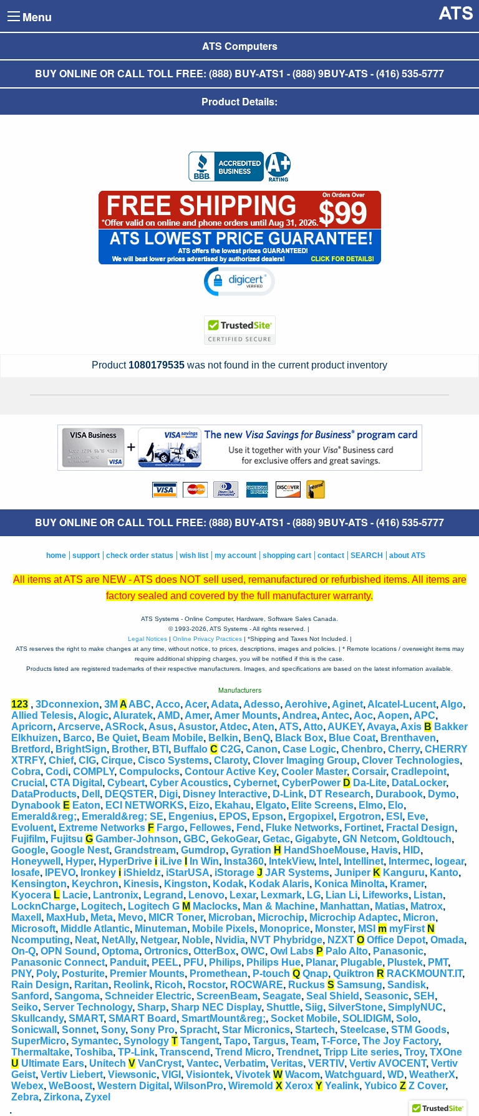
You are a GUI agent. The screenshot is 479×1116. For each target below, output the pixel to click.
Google (28, 850)
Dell (91, 794)
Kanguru (404, 872)
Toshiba (94, 1052)
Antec (335, 715)
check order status (139, 555)
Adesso (261, 704)
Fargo (171, 827)
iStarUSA (188, 872)
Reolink (132, 984)
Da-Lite (370, 782)
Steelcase (363, 1029)
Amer (197, 715)
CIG (87, 760)
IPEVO (60, 872)
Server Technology (87, 1007)
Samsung (359, 984)
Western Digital (133, 1085)
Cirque (117, 760)
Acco (167, 704)
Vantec (202, 1063)
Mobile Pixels (223, 928)
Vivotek (253, 1074)
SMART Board (143, 1018)
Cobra (26, 771)
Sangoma (77, 996)
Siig (314, 1007)
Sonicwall (34, 1029)
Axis (411, 726)
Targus (269, 1041)
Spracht (198, 1029)
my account (235, 555)
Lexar (243, 895)
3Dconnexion (67, 704)
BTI (160, 749)
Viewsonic (132, 1074)
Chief (61, 760)
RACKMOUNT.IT (424, 973)
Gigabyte (316, 839)
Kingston (186, 883)
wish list (194, 555)
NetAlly (118, 940)
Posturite (83, 973)
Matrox (426, 906)
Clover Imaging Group (305, 760)
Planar (321, 962)
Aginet (347, 704)
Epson (267, 816)
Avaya (381, 726)
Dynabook (35, 805)
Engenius (191, 816)
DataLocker (419, 782)
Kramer (407, 883)
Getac (276, 839)
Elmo (371, 805)
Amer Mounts (246, 715)
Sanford (30, 996)
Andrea (299, 715)
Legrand (163, 895)
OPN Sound (69, 951)
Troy (414, 1052)
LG (314, 895)
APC (424, 715)
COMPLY (93, 771)
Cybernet (255, 782)
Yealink (342, 1085)
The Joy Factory (400, 1041)
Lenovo (206, 895)
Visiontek (208, 1074)
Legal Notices (147, 638)
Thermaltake (40, 1052)
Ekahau (233, 805)
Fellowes (210, 827)
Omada (447, 940)
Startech (315, 1029)
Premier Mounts (147, 973)
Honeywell (35, 861)
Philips (225, 962)
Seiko (24, 1007)
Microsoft (33, 928)
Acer (195, 704)
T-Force (339, 1041)
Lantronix (115, 895)
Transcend (185, 1052)
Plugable (361, 962)
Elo (396, 805)
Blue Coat (352, 738)
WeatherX (432, 1074)
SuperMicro (38, 1041)
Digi (168, 794)
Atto (313, 726)
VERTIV (326, 1063)
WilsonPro (198, 1085)
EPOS (233, 816)
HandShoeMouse (325, 850)
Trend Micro (243, 1052)
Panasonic (398, 951)
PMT (438, 962)
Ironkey (98, 872)
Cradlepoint (419, 771)
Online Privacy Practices (207, 638)
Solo (407, 1018)
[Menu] (13, 16)
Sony (113, 1029)
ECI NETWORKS (144, 805)
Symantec (95, 1041)
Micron (419, 917)
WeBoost (70, 1085)
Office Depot (396, 940)
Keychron (95, 883)
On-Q (23, 951)
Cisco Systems (173, 760)
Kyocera (31, 895)
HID (411, 850)
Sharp (151, 1007)
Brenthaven (408, 738)
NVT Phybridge (286, 940)
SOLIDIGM (366, 1018)
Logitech (102, 906)
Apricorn (32, 726)
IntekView (291, 861)
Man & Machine (279, 906)
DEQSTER (129, 794)
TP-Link (136, 1052)
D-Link (288, 794)
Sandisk (406, 984)
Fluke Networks (302, 827)
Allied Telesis (42, 715)
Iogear (449, 861)
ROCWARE (256, 984)
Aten (263, 726)
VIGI (171, 1074)
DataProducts (44, 794)
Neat (86, 940)
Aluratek (133, 715)
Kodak (228, 883)
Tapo (236, 1041)
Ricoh (169, 984)
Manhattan (345, 906)
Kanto (444, 872)
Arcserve (78, 726)
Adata (225, 704)
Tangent (199, 1041)
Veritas (287, 1063)
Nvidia (230, 940)
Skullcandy (37, 1018)
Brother (129, 749)
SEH (424, 996)
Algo (451, 704)
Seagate (282, 996)
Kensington (39, 883)
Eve (416, 816)
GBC (194, 839)
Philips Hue (273, 962)
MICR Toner (175, 917)
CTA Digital (76, 782)
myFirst (407, 928)
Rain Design (40, 984)
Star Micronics (256, 1029)
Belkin (223, 738)
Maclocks (215, 906)
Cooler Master (314, 771)
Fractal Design (420, 827)
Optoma (120, 951)
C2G (230, 749)
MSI (366, 928)
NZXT (340, 940)
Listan (428, 895)
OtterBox (214, 951)
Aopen (393, 715)
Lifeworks (385, 895)
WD (395, 1074)
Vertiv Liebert (72, 1074)
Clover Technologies (411, 760)
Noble (196, 940)
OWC (253, 951)
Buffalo (190, 749)
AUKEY (344, 726)
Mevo (130, 917)
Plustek (405, 962)
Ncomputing (40, 940)
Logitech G (154, 906)
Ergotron (360, 816)
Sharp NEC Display (216, 1007)
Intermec (409, 861)
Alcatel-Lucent (401, 704)
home (56, 555)
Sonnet (79, 1029)
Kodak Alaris (279, 883)
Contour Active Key (230, 771)
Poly (46, 973)
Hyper (79, 861)
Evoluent (32, 827)
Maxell (26, 917)
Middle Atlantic (95, 928)
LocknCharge (43, 906)
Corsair (369, 771)
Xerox (299, 1085)
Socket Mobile (304, 1018)
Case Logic (309, 749)
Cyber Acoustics (189, 782)
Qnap (315, 973)
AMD (168, 715)
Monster (334, 928)
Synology (146, 1041)
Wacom (302, 1074)
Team (303, 1041)
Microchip (281, 917)
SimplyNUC (415, 1007)
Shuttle (283, 1007)
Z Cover (427, 1085)
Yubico (380, 1085)
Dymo (442, 794)
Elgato (271, 805)
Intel (329, 861)
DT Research (339, 794)
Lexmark (281, 895)
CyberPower (311, 782)
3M (111, 704)
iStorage (234, 872)
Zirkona (62, 1097)
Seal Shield (332, 996)
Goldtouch (427, 839)
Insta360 (244, 861)
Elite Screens (322, 805)
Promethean (219, 973)
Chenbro (362, 749)
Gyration (251, 850)
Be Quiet (117, 738)
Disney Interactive (225, 794)
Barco (77, 738)
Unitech (107, 1063)
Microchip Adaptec (353, 917)
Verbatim (245, 1063)
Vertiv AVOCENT (387, 1063)
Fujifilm (28, 839)
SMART (86, 1018)
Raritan (91, 984)
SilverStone (355, 1007)
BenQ (256, 738)
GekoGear (234, 839)
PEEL (165, 962)
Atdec (234, 726)
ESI (394, 816)
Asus (160, 726)
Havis (384, 850)
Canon (262, 749)
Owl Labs (292, 951)
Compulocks (149, 771)
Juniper (352, 872)
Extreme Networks (102, 827)
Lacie (75, 895)
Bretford (31, 749)
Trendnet (297, 1052)
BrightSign (81, 749)
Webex (27, 1085)
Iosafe (25, 872)
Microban (230, 917)
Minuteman (161, 928)
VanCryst (159, 1063)
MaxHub (65, 917)
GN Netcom (369, 839)
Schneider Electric (148, 996)
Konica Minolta (349, 883)
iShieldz (142, 872)
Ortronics (166, 951)
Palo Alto (347, 951)
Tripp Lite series (361, 1052)
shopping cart (287, 555)
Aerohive (305, 704)
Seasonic (386, 996)
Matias (390, 906)
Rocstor (206, 984)
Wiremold (250, 1085)
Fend (248, 827)
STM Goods (419, 1029)
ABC (139, 704)
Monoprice (284, 928)
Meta (101, 917)
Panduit (128, 962)
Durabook (399, 794)
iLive (171, 861)
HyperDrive (125, 861)
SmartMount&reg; (223, 1018)
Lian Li (341, 895)
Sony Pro (152, 1029)
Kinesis (141, 883)
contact (330, 555)
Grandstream (145, 850)
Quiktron (353, 973)
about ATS (407, 555)
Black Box (299, 738)
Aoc (363, 715)
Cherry (404, 749)
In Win (204, 861)
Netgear (158, 940)
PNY (21, 973)
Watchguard (353, 1074)
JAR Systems (297, 872)
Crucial (28, 782)
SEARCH (367, 555)
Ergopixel (311, 816)
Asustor (196, 726)
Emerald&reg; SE (122, 816)
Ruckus (306, 984)
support (86, 555)
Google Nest (80, 850)
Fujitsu (67, 839)
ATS (289, 726)
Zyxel (97, 1097)
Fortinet (362, 827)
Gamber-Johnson (136, 839)
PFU (193, 962)
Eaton (86, 805)
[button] (240, 281)
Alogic (93, 715)
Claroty (231, 760)
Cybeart (126, 782)
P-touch (271, 973)
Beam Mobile (172, 738)
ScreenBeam (227, 996)
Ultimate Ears (52, 1063)
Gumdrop (203, 850)
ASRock (124, 726)
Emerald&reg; (44, 816)
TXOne (446, 1052)
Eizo (199, 805)
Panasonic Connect (58, 962)
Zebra (25, 1097)
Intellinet (364, 861)
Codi (57, 771)
